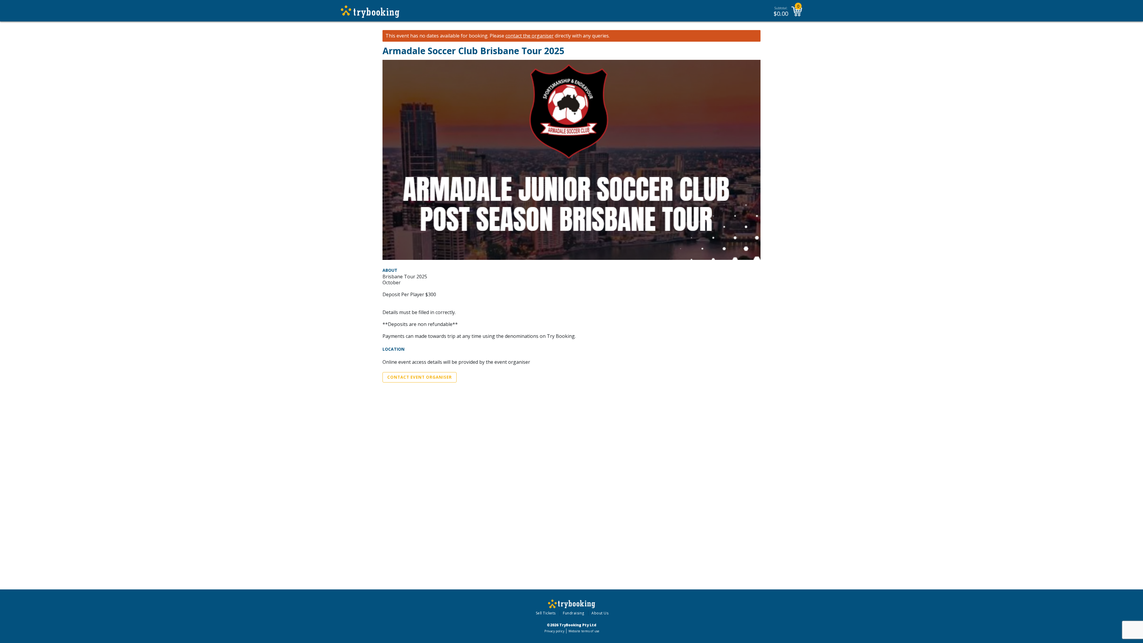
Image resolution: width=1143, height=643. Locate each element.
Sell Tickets (546, 613)
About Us (599, 613)
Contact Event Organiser (419, 377)
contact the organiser (529, 36)
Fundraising (573, 613)
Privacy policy (554, 631)
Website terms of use (584, 631)
